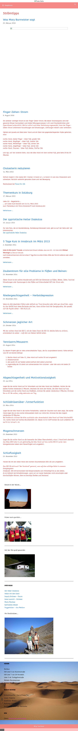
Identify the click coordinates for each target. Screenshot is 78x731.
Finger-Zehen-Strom (15, 112)
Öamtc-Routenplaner (12, 683)
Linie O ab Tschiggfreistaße (14, 677)
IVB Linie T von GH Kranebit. (14, 675)
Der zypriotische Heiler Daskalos (22, 219)
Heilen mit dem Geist (12, 594)
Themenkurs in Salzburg (17, 192)
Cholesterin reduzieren (16, 168)
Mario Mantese (10, 602)
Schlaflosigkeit (12, 453)
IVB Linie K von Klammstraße (14, 672)
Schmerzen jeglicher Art (17, 322)
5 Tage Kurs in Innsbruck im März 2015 (26, 241)
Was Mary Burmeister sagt (19, 19)
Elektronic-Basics (10, 701)
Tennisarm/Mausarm (15, 341)
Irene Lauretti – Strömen (13, 599)
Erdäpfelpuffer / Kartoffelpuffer (16, 695)
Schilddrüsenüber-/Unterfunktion (23, 402)
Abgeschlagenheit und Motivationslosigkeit (29, 377)
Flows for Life (20, 184)
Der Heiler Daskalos (12, 591)
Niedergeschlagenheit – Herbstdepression (28, 295)
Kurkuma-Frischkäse (11, 704)
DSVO (6, 718)
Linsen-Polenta (9, 698)
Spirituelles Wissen (11, 605)
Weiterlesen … (8, 210)
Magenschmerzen (13, 430)
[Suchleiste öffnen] (75, 4)
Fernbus (7, 669)
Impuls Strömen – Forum (13, 596)
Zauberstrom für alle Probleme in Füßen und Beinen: (35, 271)
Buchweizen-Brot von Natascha (15, 706)
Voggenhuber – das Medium (15, 608)
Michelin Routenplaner (12, 680)
